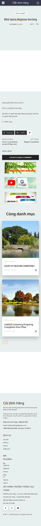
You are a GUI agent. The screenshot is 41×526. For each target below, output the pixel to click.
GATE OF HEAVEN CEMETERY (19, 265)
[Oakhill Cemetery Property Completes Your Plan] (20, 298)
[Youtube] (18, 508)
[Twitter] (11, 508)
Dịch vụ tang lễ (20, 13)
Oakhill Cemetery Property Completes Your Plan (18, 325)
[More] (29, 133)
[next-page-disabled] (6, 342)
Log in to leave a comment (20, 157)
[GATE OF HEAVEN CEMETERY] (20, 239)
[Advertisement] (20, 70)
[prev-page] (3, 342)
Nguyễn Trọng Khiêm (31, 142)
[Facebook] (5, 508)
